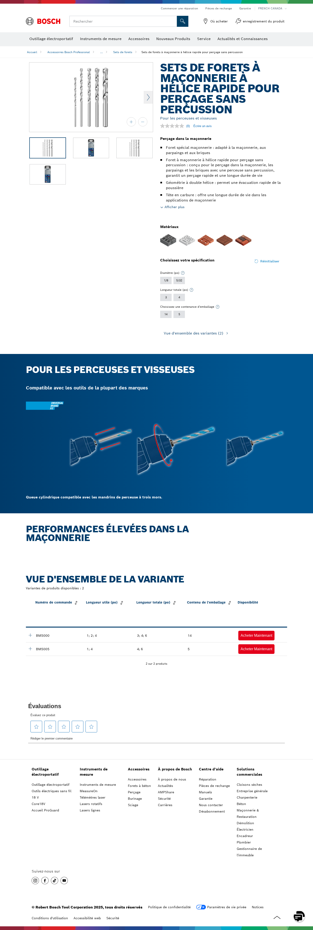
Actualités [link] (165, 786)
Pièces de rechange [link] (214, 786)
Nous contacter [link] (211, 805)
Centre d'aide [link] (211, 769)
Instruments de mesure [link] (93, 772)
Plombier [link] (244, 842)
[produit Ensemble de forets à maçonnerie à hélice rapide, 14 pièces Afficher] (30, 635)
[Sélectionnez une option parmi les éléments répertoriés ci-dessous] (183, 273)
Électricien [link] (245, 829)
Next (148, 97)
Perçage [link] (134, 792)
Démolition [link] (245, 823)
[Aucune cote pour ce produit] (173, 126)
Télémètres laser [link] (92, 797)
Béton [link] (241, 804)
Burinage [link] (135, 799)
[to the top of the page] (306, 903)
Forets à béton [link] (139, 786)
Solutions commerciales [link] (249, 772)
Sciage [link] (133, 805)
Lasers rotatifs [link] (91, 804)
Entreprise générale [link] (252, 791)
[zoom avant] (131, 121)
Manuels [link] (205, 792)
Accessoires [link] (138, 769)
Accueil (32, 52)
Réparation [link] (207, 779)
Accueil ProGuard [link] (45, 810)
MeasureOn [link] (89, 791)
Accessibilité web (87, 918)
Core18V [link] (38, 804)
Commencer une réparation (179, 8)
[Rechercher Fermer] (173, 21)
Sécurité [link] (164, 799)
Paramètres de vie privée (226, 907)
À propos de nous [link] (172, 779)
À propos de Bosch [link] (175, 769)
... (101, 52)
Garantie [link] (205, 799)
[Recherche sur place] (182, 21)
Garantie (245, 8)
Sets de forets (122, 52)
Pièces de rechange (218, 8)
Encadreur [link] (245, 836)
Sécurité (112, 918)
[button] (256, 635)
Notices (258, 907)
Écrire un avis (202, 126)
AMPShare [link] (166, 792)
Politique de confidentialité (169, 907)
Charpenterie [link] (247, 797)
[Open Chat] (299, 916)
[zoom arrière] (142, 121)
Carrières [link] (165, 805)
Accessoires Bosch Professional (68, 52)
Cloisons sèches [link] (249, 785)
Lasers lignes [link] (90, 810)
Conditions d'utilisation (50, 918)
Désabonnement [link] (212, 811)
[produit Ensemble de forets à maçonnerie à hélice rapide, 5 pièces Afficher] (30, 648)
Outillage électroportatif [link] (45, 772)
